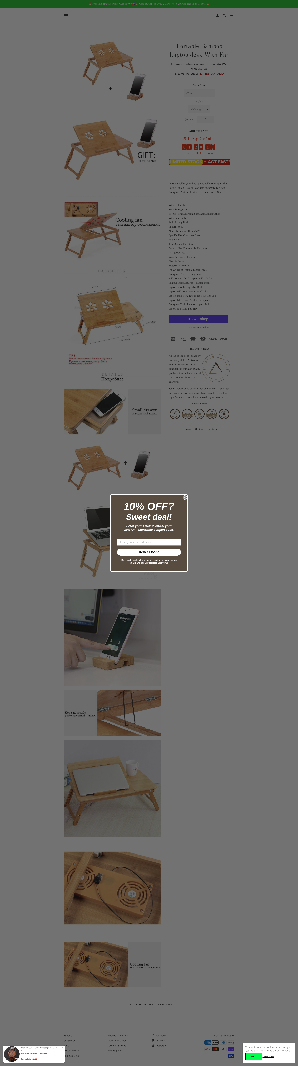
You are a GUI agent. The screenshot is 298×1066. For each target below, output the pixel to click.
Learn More (268, 1056)
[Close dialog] (184, 497)
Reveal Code (149, 552)
